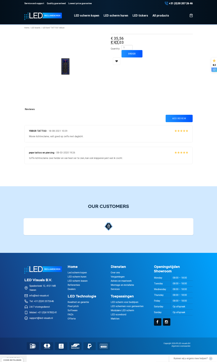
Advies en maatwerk (121, 280)
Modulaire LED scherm (122, 310)
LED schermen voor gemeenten (127, 306)
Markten (115, 318)
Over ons (115, 272)
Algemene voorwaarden (181, 346)
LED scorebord (118, 314)
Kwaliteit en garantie (78, 302)
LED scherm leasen (78, 280)
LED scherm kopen (86, 15)
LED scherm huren (116, 15)
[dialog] (12, 360)
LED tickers (140, 15)
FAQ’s (70, 314)
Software (73, 310)
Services (115, 289)
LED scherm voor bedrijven (124, 302)
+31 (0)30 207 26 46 (181, 3)
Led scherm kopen (77, 272)
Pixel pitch (73, 306)
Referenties (74, 285)
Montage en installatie (122, 285)
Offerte (72, 318)
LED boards (35, 28)
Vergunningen (118, 276)
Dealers (72, 289)
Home (26, 28)
